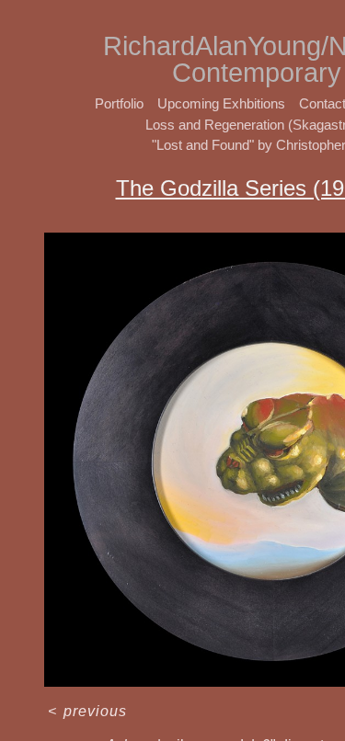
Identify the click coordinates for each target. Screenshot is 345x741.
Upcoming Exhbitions (221, 103)
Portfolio (119, 103)
